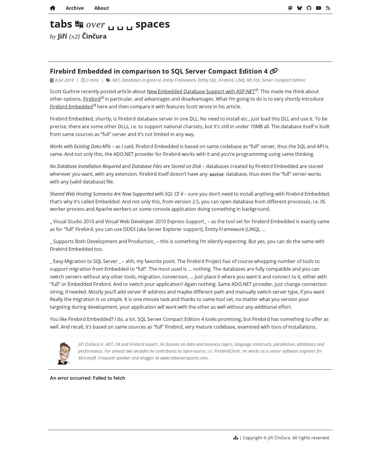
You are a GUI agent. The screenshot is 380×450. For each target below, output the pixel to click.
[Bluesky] (299, 8)
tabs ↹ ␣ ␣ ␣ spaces (110, 23)
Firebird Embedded (71, 106)
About (101, 8)
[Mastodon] (290, 8)
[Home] (52, 8)
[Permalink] (274, 71)
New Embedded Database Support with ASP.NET (201, 91)
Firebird (92, 99)
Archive (75, 8)
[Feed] (328, 8)
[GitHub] (309, 8)
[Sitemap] (235, 438)
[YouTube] (318, 8)
